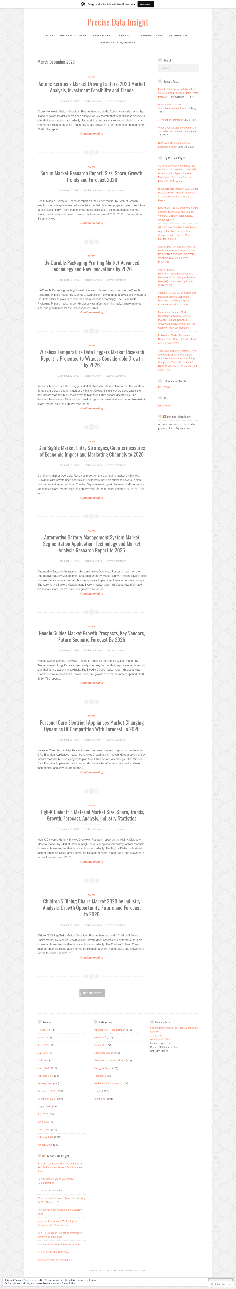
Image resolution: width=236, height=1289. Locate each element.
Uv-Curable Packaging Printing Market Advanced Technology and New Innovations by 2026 (91, 265)
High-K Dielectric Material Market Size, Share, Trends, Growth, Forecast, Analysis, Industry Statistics (91, 815)
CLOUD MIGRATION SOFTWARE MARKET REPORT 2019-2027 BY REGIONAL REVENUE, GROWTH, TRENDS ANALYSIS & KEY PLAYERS (177, 254)
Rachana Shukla (93, 101)
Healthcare (102, 35)
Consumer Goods (150, 35)
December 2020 (46, 1091)
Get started (145, 4)
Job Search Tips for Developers (54, 1259)
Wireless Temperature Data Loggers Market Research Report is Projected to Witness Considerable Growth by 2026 (91, 358)
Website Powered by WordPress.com (117, 1270)
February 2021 (45, 1075)
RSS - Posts (165, 405)
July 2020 (42, 1114)
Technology (178, 35)
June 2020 (43, 1121)
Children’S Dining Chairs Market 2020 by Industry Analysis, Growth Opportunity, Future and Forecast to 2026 (92, 907)
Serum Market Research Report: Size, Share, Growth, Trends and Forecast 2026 (91, 176)
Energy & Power (103, 1068)
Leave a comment (116, 101)
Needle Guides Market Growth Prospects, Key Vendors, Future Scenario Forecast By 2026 (92, 636)
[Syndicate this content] (164, 416)
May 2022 (42, 1052)
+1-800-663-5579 (160, 1039)
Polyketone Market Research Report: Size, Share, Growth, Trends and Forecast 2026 (178, 339)
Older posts (92, 993)
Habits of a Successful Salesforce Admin (59, 1244)
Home (49, 35)
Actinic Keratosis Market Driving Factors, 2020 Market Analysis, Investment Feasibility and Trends (91, 87)
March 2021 (43, 1068)
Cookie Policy (68, 1283)
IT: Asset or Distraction (170, 120)
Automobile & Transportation (109, 1030)
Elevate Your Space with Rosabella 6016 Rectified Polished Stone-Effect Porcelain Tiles (178, 93)
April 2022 (43, 1060)
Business (66, 35)
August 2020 (44, 1106)
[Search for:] (178, 68)
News (83, 35)
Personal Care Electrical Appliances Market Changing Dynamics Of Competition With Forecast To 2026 (92, 725)
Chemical (123, 35)
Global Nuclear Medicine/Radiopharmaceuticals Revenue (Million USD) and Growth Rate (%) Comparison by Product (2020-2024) (177, 277)
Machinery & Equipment (117, 42)
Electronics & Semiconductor (109, 1060)
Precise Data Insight (118, 22)
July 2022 (42, 1037)
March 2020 (43, 1129)
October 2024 (45, 1030)
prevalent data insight (179, 416)
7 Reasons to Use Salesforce (53, 1252)
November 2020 (46, 1098)
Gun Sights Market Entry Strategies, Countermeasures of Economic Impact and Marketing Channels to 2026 (92, 451)
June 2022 (43, 1045)
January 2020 (45, 1144)
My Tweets (164, 386)
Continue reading (70, 134)
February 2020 (45, 1137)
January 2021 (45, 1083)
